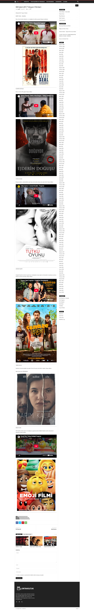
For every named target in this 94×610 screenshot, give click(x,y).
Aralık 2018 (61, 221)
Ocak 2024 (61, 104)
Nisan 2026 (61, 52)
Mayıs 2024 (61, 96)
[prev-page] (54, 534)
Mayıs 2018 (61, 234)
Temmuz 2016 (61, 276)
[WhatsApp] (26, 522)
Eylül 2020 (61, 180)
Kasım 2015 (61, 292)
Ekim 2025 (61, 63)
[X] (20, 522)
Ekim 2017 (61, 248)
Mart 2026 (61, 54)
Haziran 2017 (61, 255)
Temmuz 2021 (61, 161)
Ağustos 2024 (61, 90)
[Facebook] (17, 522)
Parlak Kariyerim (62, 20)
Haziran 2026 (61, 48)
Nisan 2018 (61, 236)
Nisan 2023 (61, 121)
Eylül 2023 (61, 111)
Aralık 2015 (61, 290)
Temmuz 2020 (61, 184)
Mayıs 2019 (61, 211)
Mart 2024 (61, 100)
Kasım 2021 (61, 154)
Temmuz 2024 (61, 92)
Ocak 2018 (61, 242)
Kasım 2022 (61, 131)
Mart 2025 (61, 77)
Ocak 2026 (61, 58)
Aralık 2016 (61, 267)
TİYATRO (61, 305)
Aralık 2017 (61, 244)
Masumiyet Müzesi (62, 25)
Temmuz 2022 (61, 138)
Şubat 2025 (61, 79)
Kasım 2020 (61, 177)
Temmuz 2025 (61, 69)
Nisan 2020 (61, 190)
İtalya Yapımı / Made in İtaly (35, 546)
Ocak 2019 (61, 219)
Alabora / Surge (19, 546)
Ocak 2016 (61, 288)
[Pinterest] (23, 522)
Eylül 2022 (61, 134)
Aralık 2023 (61, 106)
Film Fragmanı (50, 1)
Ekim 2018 (61, 225)
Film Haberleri (61, 302)
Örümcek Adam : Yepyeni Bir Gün (65, 31)
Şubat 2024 (61, 102)
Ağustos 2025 (61, 67)
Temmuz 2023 (61, 115)
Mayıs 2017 (61, 257)
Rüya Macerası (62, 16)
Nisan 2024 (61, 98)
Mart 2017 (61, 261)
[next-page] (56, 534)
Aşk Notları (54, 529)
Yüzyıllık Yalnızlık (62, 34)
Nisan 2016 (61, 282)
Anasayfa (26, 1)
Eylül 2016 (61, 273)
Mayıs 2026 (61, 50)
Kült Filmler (61, 303)
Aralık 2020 (61, 175)
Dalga (60, 28)
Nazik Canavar (62, 18)
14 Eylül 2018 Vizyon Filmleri (49, 546)
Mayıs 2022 (61, 142)
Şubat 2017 (61, 263)
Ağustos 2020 (61, 182)
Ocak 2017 (61, 265)
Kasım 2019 (61, 200)
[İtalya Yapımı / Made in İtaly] (36, 541)
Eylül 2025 (61, 65)
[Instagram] (19, 601)
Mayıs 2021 (61, 165)
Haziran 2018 (61, 232)
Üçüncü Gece (61, 13)
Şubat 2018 (61, 240)
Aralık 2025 (61, 60)
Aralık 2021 (61, 152)
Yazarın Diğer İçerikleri (27, 534)
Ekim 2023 (61, 109)
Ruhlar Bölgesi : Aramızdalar (64, 11)
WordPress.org (62, 319)
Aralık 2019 (61, 198)
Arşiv (60, 38)
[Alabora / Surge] (22, 541)
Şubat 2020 (61, 194)
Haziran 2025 (61, 71)
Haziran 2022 (61, 140)
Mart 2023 (61, 123)
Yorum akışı (61, 317)
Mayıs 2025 (61, 73)
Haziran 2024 (61, 94)
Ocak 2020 (61, 196)
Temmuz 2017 (61, 253)
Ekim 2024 (61, 86)
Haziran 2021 (61, 163)
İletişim (65, 1)
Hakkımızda (58, 1)
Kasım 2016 (61, 269)
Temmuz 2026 (61, 46)
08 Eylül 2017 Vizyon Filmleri (22, 516)
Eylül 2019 (61, 203)
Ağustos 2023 (61, 113)
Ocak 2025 (61, 81)
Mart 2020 (61, 192)
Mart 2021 (61, 169)
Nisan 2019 (61, 213)
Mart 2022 (61, 146)
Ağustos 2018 (61, 228)
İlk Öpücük (18, 529)
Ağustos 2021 (61, 159)
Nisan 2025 (61, 75)
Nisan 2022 (61, 144)
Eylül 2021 (61, 157)
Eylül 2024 (61, 88)
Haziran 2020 (61, 186)
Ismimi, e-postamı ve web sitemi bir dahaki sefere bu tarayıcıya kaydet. (30, 575)
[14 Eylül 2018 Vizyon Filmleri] (50, 541)
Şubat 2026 (61, 56)
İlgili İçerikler (19, 534)
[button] (77, 1)
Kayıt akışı (61, 315)
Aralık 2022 (61, 129)
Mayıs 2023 (61, 119)
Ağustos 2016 (61, 274)
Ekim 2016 (61, 271)
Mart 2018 (61, 238)
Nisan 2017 (61, 259)
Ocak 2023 (61, 127)
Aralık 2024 (61, 83)
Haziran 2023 (61, 117)
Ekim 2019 (61, 202)
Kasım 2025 (61, 61)
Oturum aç (61, 313)
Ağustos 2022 (61, 136)
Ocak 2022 (61, 150)
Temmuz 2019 (61, 207)
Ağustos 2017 (61, 251)
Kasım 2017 (61, 246)
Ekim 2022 (61, 132)
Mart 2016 (61, 284)
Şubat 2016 (61, 286)
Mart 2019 (61, 215)
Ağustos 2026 (61, 44)
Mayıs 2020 (61, 188)
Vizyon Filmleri (22, 4)
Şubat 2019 (61, 217)
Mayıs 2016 (61, 280)
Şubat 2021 (61, 171)
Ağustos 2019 (61, 205)
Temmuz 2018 (61, 230)
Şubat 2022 (61, 148)
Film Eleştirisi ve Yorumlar (38, 1)
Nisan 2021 (61, 167)
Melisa (19, 9)
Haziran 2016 (61, 278)
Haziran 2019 (61, 209)
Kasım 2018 (61, 223)
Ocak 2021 (61, 173)
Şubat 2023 (61, 125)
